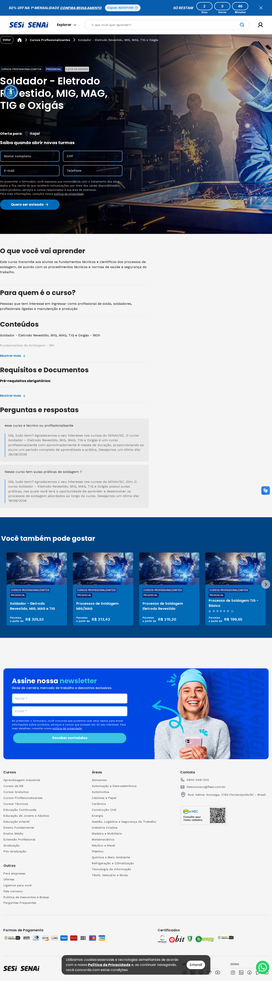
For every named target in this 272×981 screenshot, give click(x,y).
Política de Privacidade (109, 964)
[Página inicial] (19, 39)
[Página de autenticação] (260, 25)
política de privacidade (69, 193)
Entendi (196, 964)
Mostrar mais (10, 356)
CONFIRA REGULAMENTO (81, 8)
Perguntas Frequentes (19, 902)
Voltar (7, 39)
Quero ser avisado (27, 204)
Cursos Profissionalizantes (50, 40)
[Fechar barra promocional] (261, 7)
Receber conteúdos (69, 737)
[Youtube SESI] (217, 972)
